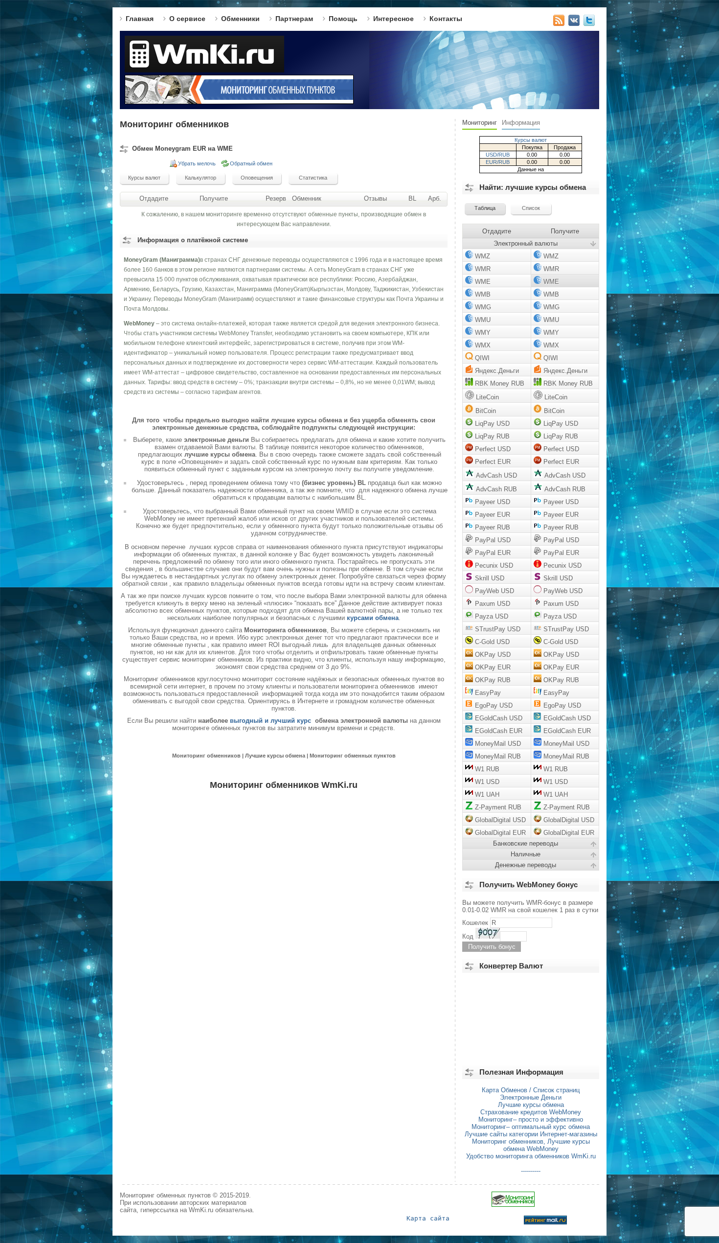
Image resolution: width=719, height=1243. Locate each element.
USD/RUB (498, 155)
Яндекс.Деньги (496, 370)
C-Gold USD (491, 641)
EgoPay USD (493, 705)
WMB (482, 294)
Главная (140, 19)
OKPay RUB (492, 680)
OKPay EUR (492, 667)
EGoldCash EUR (497, 731)
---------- (530, 1170)
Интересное (393, 19)
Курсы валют (531, 140)
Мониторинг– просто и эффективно (530, 1119)
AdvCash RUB (495, 489)
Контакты (445, 19)
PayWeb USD (493, 591)
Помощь (343, 19)
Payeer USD (491, 502)
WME (482, 281)
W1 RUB (486, 769)
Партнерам (294, 19)
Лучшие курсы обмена (531, 1104)
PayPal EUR (492, 552)
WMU (482, 319)
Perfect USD (492, 449)
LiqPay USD (491, 423)
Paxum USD (491, 603)
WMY (482, 332)
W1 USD (486, 781)
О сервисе (187, 19)
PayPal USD (492, 540)
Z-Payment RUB (497, 807)
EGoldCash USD (497, 718)
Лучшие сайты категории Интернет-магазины (531, 1134)
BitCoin (484, 410)
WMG (482, 307)
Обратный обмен (251, 163)
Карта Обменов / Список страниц (531, 1090)
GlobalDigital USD (499, 820)
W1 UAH (486, 794)
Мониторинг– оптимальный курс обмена (531, 1126)
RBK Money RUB (498, 383)
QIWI (481, 358)
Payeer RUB (491, 527)
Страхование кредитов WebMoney (530, 1112)
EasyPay (487, 692)
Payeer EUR (491, 514)
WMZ (481, 256)
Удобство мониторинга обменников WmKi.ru (531, 1156)
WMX (482, 345)
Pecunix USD (493, 565)
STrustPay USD (496, 629)
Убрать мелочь (197, 163)
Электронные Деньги (531, 1097)
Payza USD (490, 616)
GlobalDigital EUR (499, 832)
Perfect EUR (492, 461)
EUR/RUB (498, 162)
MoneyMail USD (497, 743)
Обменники (240, 19)
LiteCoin (486, 397)
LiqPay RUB (491, 436)
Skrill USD (488, 578)
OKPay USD (492, 654)
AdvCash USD (495, 475)
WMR (482, 269)
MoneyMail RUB (497, 756)
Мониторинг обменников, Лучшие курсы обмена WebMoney (531, 1145)
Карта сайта (427, 1218)
